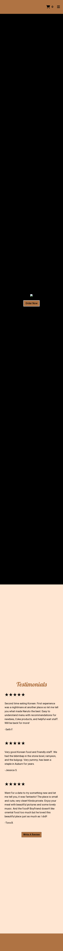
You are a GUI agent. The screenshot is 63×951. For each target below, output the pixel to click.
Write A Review (31, 834)
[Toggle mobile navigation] (58, 7)
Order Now (31, 303)
